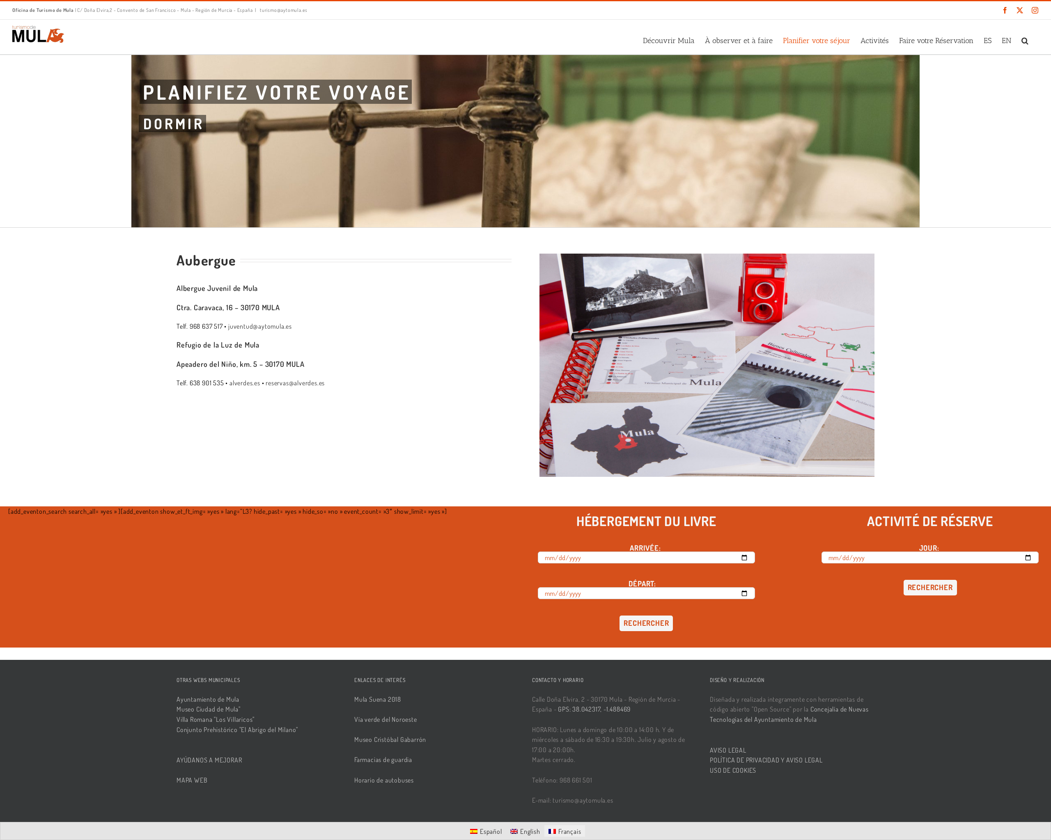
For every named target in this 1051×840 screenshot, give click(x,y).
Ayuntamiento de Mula (208, 699)
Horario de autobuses (384, 780)
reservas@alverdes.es (295, 383)
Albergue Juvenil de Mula (217, 288)
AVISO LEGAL (728, 750)
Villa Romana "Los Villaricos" (216, 719)
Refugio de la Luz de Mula (218, 344)
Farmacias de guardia (383, 759)
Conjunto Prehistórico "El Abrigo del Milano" (237, 730)
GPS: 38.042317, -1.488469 (594, 709)
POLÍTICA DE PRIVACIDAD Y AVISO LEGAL (766, 760)
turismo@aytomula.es (283, 10)
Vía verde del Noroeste (385, 719)
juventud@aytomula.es (260, 326)
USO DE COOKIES (733, 770)
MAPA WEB (192, 780)
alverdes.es (244, 383)
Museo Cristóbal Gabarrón (390, 739)
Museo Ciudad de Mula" (209, 709)
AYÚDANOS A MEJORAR (209, 760)
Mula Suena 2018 (377, 699)
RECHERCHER (646, 622)
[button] (1024, 40)
